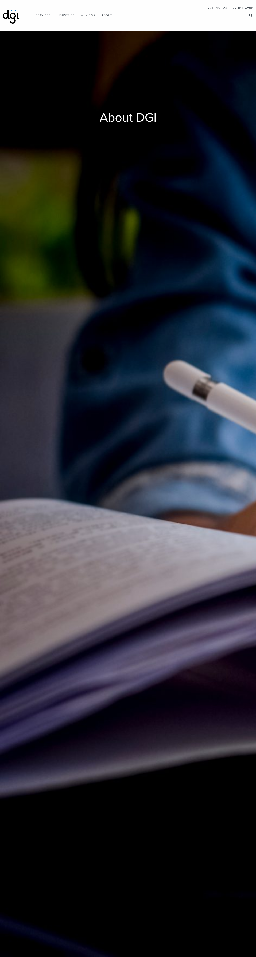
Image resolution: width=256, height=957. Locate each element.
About (107, 15)
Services (43, 15)
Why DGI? (88, 15)
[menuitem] (217, 7)
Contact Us (217, 7)
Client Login (243, 7)
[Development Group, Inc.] (11, 15)
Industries (65, 15)
